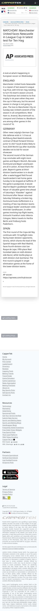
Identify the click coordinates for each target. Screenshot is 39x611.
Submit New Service (9, 418)
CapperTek (5, 21)
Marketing (6, 408)
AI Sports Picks (8, 462)
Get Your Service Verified (11, 416)
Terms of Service (8, 489)
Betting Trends (8, 373)
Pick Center (6, 362)
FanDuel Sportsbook (10, 458)
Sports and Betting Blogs (11, 423)
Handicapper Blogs (9, 425)
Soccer (27, 21)
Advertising (6, 411)
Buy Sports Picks (8, 390)
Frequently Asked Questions (13, 428)
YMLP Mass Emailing (10, 437)
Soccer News (7, 45)
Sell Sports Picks (8, 393)
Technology (6, 406)
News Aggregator (9, 383)
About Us (5, 388)
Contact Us (6, 395)
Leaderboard (7, 364)
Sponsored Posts (8, 413)
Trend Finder (7, 376)
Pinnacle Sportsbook (10, 455)
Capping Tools (7, 371)
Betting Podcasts (8, 385)
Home (4, 357)
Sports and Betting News (17, 21)
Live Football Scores (9, 460)
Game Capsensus (9, 381)
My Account (6, 359)
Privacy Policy (7, 492)
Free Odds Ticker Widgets (12, 430)
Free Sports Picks (8, 432)
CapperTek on (7, 439)
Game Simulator (8, 378)
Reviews (5, 369)
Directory (6, 366)
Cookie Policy (7, 494)
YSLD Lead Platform (9, 435)
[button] (35, 3)
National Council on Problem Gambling (13, 549)
